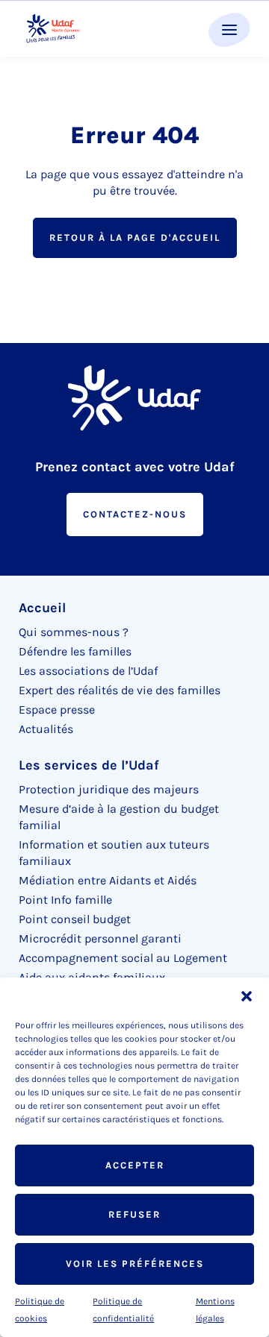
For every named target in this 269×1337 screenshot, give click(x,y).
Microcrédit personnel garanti (100, 938)
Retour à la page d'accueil (134, 237)
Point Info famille (65, 900)
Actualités (46, 729)
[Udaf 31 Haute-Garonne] (53, 28)
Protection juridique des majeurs (109, 789)
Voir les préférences (135, 1263)
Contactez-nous (135, 514)
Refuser (134, 1214)
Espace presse (57, 709)
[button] (246, 996)
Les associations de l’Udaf (88, 671)
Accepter (134, 1165)
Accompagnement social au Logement (123, 958)
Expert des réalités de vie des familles (119, 690)
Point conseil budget (75, 919)
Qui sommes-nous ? (74, 632)
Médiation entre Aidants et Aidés (108, 880)
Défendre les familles (75, 651)
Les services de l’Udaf (89, 765)
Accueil (42, 608)
